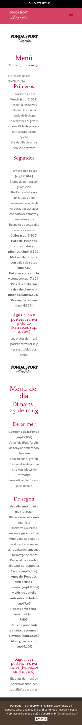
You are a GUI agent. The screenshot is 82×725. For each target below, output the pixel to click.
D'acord (41, 718)
